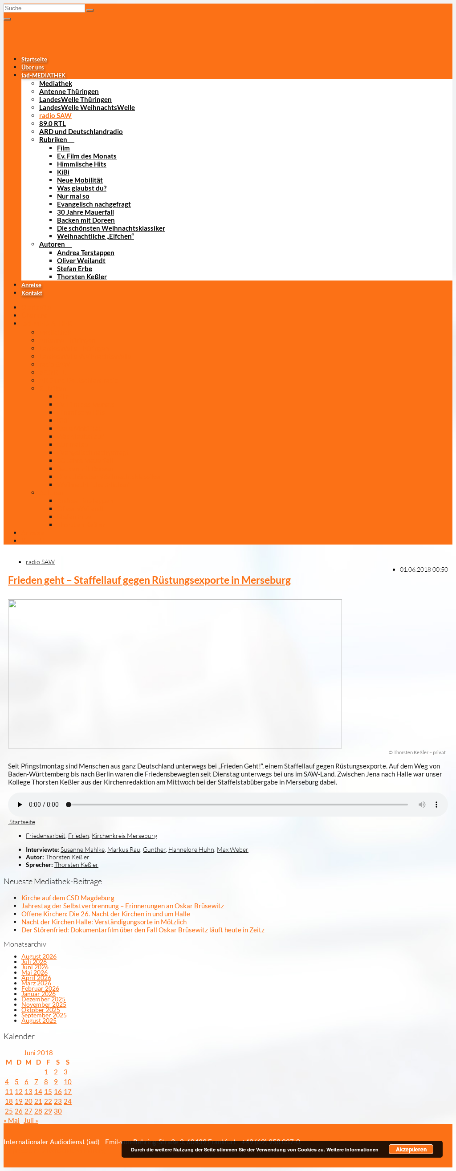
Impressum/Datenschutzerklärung (55, 1150)
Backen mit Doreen (86, 220)
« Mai (12, 1120)
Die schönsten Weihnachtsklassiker (111, 228)
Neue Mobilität (80, 180)
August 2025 (39, 1020)
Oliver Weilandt (81, 260)
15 (48, 1091)
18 (9, 1101)
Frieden (78, 835)
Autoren (52, 244)
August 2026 (39, 956)
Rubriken (53, 139)
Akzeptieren (411, 1149)
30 (58, 1111)
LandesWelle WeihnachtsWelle (87, 107)
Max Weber (232, 849)
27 (28, 1111)
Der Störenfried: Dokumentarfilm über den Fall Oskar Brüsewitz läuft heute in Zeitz (143, 930)
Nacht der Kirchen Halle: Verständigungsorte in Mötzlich (104, 922)
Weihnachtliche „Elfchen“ (95, 236)
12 (19, 1091)
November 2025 (43, 1004)
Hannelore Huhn (191, 849)
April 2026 (36, 977)
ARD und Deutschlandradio (81, 131)
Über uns (32, 67)
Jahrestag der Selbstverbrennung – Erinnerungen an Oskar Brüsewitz (122, 906)
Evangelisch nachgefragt (94, 204)
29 (48, 1111)
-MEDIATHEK (43, 75)
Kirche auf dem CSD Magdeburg (67, 898)
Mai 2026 (34, 972)
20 (28, 1101)
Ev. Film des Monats (87, 156)
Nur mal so (73, 196)
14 (38, 1091)
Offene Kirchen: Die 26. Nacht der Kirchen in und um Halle (105, 914)
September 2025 (44, 1015)
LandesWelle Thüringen (75, 99)
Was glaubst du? (81, 188)
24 (68, 1101)
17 (68, 1091)
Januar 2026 (38, 993)
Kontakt (31, 293)
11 (9, 1091)
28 (38, 1111)
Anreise (31, 285)
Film (63, 148)
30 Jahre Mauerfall (85, 212)
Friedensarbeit (45, 835)
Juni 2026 (35, 967)
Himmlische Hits (81, 164)
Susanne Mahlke (83, 849)
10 (68, 1081)
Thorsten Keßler (82, 276)
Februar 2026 (40, 988)
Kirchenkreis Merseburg (124, 835)
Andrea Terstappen (85, 252)
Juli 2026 (34, 961)
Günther (154, 849)
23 (58, 1101)
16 (58, 1091)
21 (38, 1101)
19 (19, 1101)
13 (28, 1091)
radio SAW (55, 115)
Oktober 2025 (40, 1009)
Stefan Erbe (74, 268)
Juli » (31, 1120)
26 (19, 1111)
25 (9, 1111)
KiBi (63, 172)
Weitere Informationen (352, 1149)
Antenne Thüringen (69, 91)
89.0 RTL (52, 123)
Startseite (34, 59)
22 (48, 1101)
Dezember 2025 (43, 999)
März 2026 (36, 983)
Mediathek (55, 83)
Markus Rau (123, 849)
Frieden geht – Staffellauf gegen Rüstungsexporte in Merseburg (149, 580)
